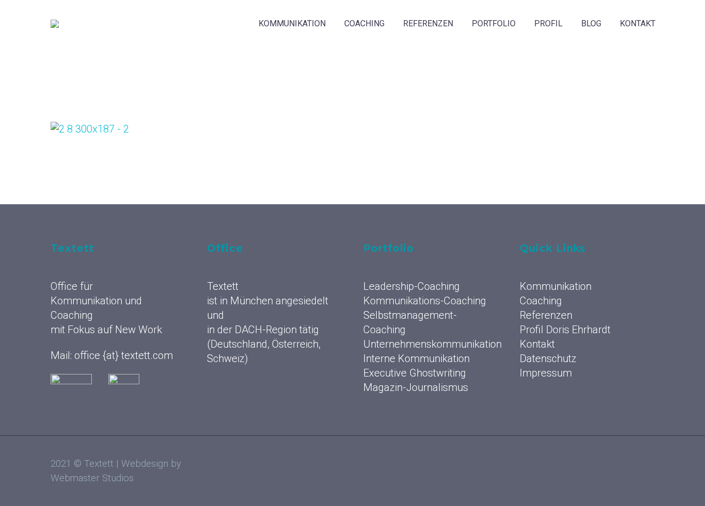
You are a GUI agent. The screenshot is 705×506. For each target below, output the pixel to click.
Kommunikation (292, 23)
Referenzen (428, 23)
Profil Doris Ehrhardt (565, 329)
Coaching (364, 23)
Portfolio (494, 23)
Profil (548, 23)
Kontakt (637, 23)
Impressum (546, 373)
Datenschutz (548, 358)
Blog (591, 23)
